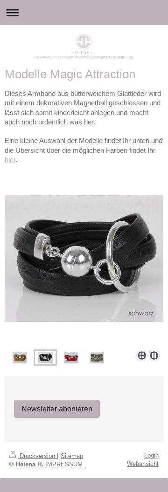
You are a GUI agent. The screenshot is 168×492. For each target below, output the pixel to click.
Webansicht (143, 463)
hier (10, 160)
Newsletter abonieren (56, 409)
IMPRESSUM (64, 464)
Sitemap (72, 455)
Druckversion (37, 455)
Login (151, 455)
